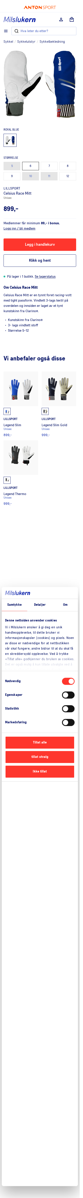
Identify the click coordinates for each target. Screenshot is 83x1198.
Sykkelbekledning (52, 41)
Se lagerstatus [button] (45, 276)
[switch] (68, 695)
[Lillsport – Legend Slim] (21, 404)
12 (67, 176)
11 (49, 176)
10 (30, 176)
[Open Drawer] (6, 31)
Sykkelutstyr (26, 41)
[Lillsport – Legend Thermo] (21, 473)
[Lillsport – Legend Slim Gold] (59, 404)
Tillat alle (40, 742)
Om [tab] (65, 604)
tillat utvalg (39, 757)
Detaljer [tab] (40, 604)
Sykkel (8, 41)
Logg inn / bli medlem (19, 228)
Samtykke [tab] (14, 604)
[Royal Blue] (10, 140)
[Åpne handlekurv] (71, 19)
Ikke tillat (40, 771)
